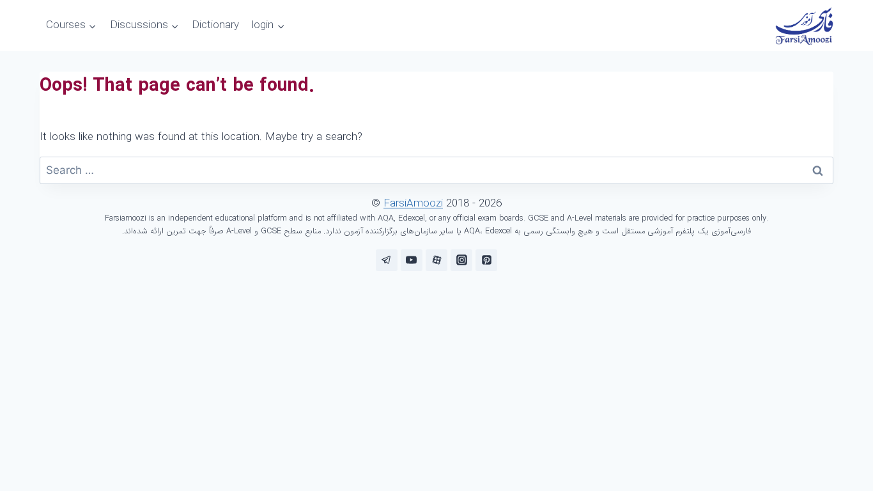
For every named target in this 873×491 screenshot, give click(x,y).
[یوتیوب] (411, 260)
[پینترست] (486, 260)
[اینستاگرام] (461, 260)
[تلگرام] (387, 260)
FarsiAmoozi (413, 203)
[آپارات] (436, 260)
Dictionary (215, 25)
